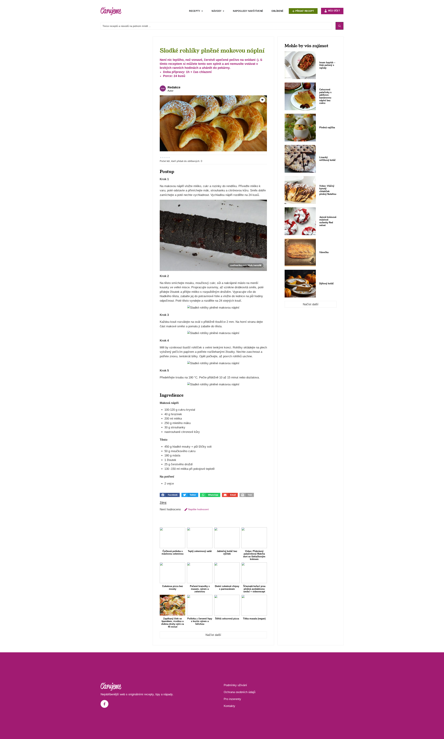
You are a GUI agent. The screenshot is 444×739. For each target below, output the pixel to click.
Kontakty (229, 706)
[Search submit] (339, 26)
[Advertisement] (125, 89)
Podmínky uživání (235, 685)
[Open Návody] (223, 11)
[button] (170, 495)
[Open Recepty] (202, 11)
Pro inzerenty (232, 699)
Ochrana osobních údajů (239, 692)
